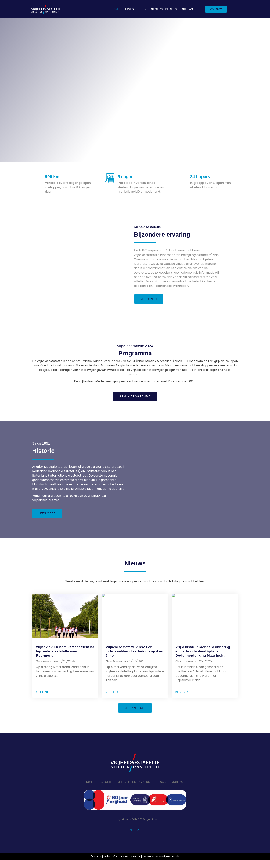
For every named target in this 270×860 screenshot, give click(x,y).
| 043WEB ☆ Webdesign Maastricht (160, 856)
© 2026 (94, 856)
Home (115, 9)
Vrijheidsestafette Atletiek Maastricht (119, 856)
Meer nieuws (135, 708)
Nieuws (187, 9)
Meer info (148, 299)
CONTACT (216, 9)
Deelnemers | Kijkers (160, 9)
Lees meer (47, 513)
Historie (131, 9)
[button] (44, 692)
